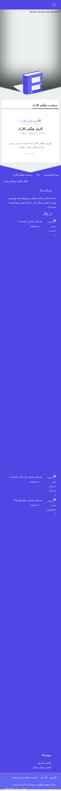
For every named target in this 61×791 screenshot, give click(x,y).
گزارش (53, 777)
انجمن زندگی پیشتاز (42, 767)
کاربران (43, 777)
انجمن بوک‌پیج (44, 762)
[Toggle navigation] (54, 4)
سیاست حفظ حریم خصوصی (25, 777)
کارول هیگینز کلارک (30, 129)
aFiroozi (9, 788)
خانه (38, 174)
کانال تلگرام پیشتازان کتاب (15, 181)
